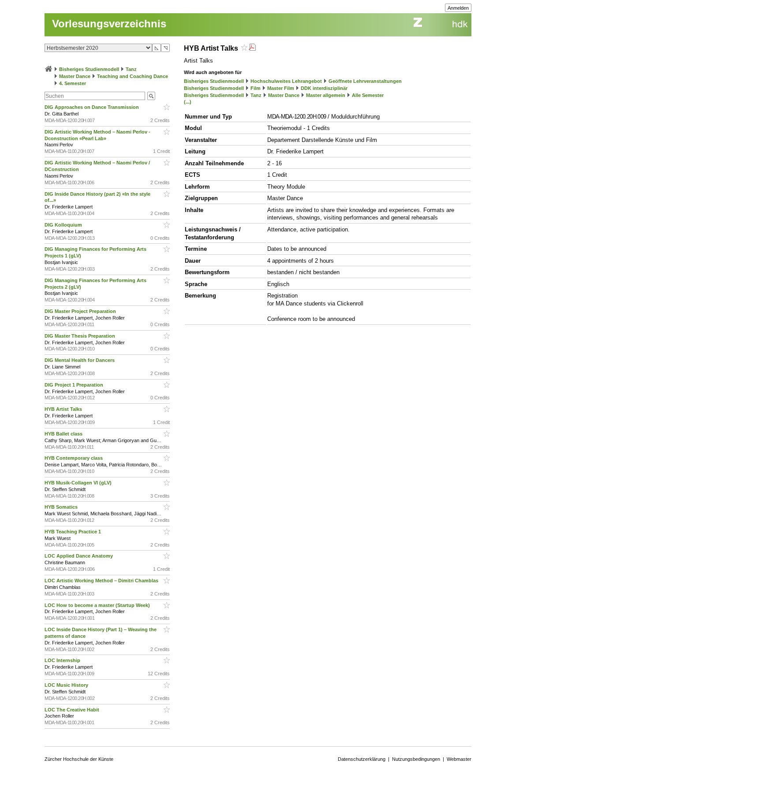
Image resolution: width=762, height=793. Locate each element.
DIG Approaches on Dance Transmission (92, 107)
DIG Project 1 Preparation (75, 384)
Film (255, 88)
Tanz (131, 69)
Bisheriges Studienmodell (89, 69)
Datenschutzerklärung (361, 759)
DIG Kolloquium (64, 224)
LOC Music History (67, 685)
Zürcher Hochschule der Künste (79, 759)
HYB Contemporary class (74, 458)
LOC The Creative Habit (73, 709)
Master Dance (74, 76)
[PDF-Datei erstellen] (252, 48)
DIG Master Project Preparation (81, 311)
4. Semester (72, 83)
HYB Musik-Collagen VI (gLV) (79, 482)
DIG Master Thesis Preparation (80, 336)
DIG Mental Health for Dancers (80, 360)
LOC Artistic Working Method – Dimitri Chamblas (102, 580)
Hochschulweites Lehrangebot (286, 81)
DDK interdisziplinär (324, 88)
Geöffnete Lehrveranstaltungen (365, 81)
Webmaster (459, 759)
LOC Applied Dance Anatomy (79, 555)
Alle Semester (368, 95)
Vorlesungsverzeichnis (109, 24)
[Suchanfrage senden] (151, 96)
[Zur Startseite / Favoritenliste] (48, 69)
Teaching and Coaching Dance (132, 76)
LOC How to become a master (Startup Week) (98, 605)
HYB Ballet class (64, 433)
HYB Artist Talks (64, 409)
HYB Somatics (62, 507)
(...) (187, 101)
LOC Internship (63, 660)
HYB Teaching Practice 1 (73, 531)
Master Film (280, 88)
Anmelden (458, 8)
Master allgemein (325, 95)
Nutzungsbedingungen (416, 759)
